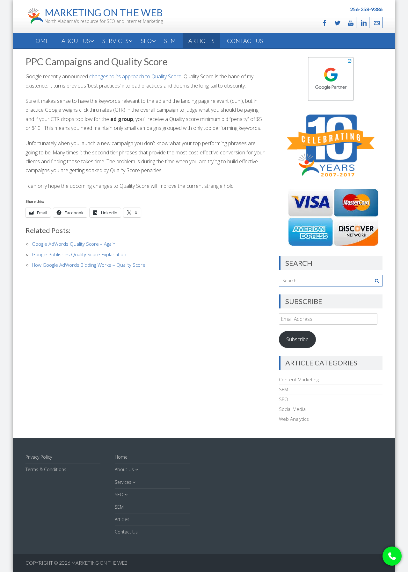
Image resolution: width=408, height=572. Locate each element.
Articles (201, 40)
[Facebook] (324, 22)
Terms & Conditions (46, 469)
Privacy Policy (39, 457)
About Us (76, 40)
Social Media (292, 409)
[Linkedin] (363, 22)
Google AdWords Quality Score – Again (73, 244)
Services (115, 40)
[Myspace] (376, 22)
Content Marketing (299, 379)
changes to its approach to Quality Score (135, 76)
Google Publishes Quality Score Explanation (79, 254)
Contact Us (245, 40)
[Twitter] (337, 22)
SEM (170, 40)
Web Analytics (294, 419)
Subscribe (297, 339)
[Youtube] (350, 22)
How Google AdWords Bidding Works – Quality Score (88, 265)
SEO (146, 40)
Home (40, 40)
